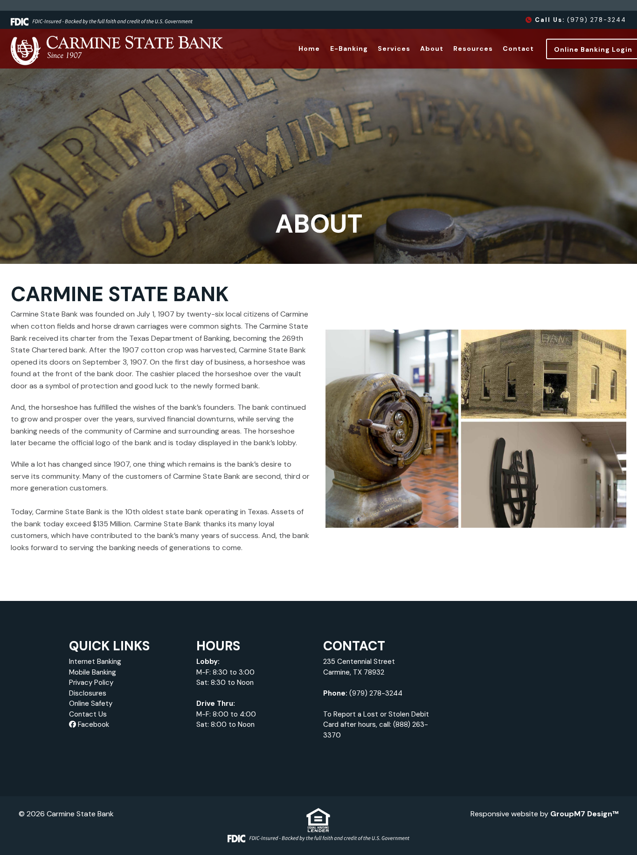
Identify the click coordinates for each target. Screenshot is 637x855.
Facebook (92, 724)
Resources (473, 48)
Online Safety (90, 703)
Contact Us (88, 714)
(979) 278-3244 (580, 20)
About (431, 48)
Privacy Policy (91, 682)
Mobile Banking (92, 672)
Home (309, 48)
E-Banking (349, 48)
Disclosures (87, 693)
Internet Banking (95, 661)
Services (394, 48)
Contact (518, 48)
